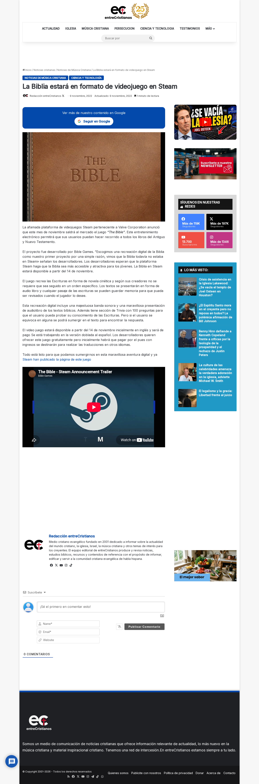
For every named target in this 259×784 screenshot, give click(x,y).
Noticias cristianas (44, 69)
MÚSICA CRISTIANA (95, 28)
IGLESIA (70, 28)
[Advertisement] (129, 55)
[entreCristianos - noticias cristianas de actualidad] (129, 11)
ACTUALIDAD (51, 28)
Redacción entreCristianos (72, 536)
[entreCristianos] (38, 738)
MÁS (209, 28)
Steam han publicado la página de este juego (56, 359)
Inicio (28, 69)
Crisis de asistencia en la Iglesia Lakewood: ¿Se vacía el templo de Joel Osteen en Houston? (215, 287)
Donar (200, 773)
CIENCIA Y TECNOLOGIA (157, 28)
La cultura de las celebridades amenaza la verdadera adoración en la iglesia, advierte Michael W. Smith (215, 372)
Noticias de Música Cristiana (74, 69)
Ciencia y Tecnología (86, 77)
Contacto (229, 773)
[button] (205, 122)
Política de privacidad (178, 773)
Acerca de (214, 773)
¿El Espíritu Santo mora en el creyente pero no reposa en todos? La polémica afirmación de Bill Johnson (215, 313)
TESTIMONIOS (190, 28)
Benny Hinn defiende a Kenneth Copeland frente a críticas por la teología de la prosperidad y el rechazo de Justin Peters (215, 343)
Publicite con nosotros (146, 773)
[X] (56, 565)
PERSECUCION (125, 28)
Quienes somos (118, 773)
